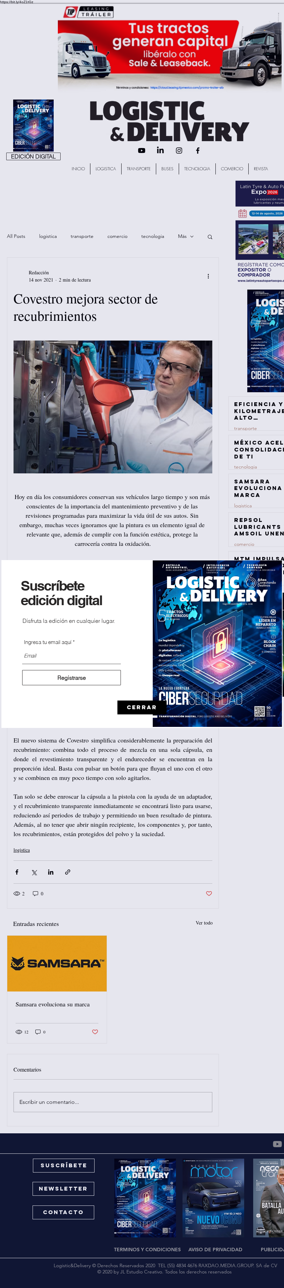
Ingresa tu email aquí (47, 642)
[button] (142, 707)
